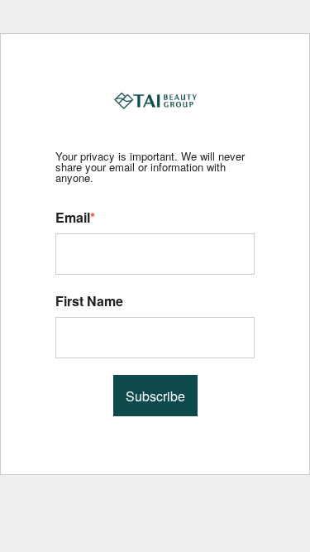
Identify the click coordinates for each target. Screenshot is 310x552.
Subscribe (155, 396)
